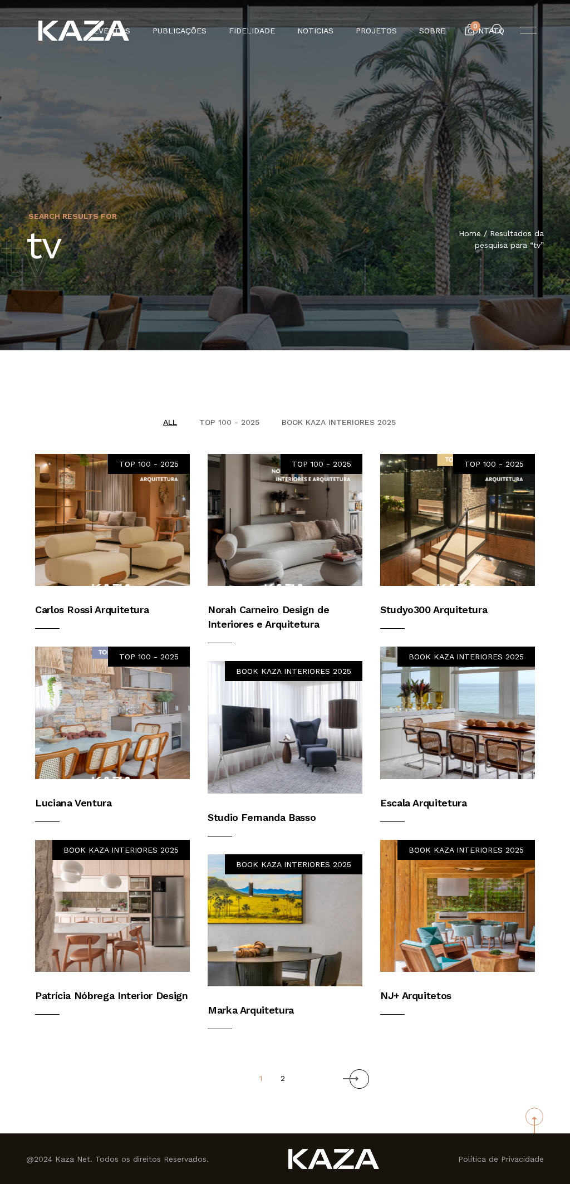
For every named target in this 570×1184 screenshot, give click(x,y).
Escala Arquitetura (423, 803)
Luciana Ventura (73, 803)
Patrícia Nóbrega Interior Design (111, 995)
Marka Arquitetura (251, 1010)
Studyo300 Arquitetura (433, 609)
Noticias (315, 31)
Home (470, 233)
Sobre (432, 31)
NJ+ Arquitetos (415, 995)
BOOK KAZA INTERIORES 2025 (339, 422)
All (170, 422)
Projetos (376, 31)
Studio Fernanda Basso (262, 817)
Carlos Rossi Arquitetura (92, 609)
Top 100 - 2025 (229, 422)
